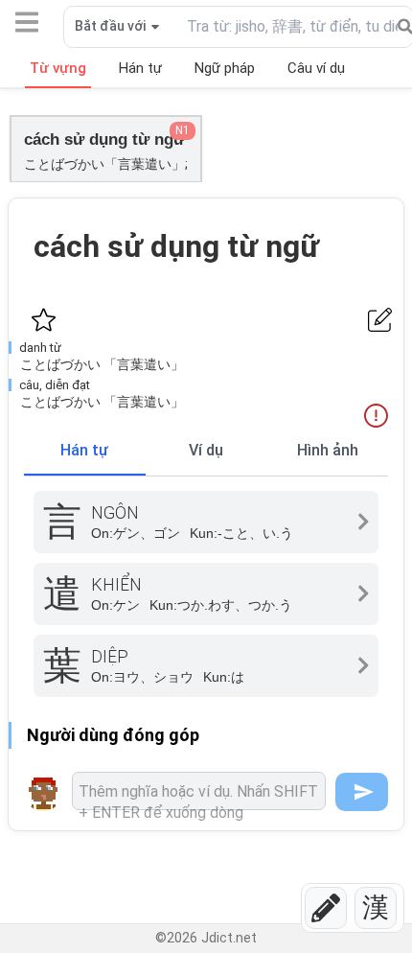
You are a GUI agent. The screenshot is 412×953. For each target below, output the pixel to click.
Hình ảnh (327, 450)
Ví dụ (206, 450)
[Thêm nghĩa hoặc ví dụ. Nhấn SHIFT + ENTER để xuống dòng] (199, 791)
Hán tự (84, 450)
